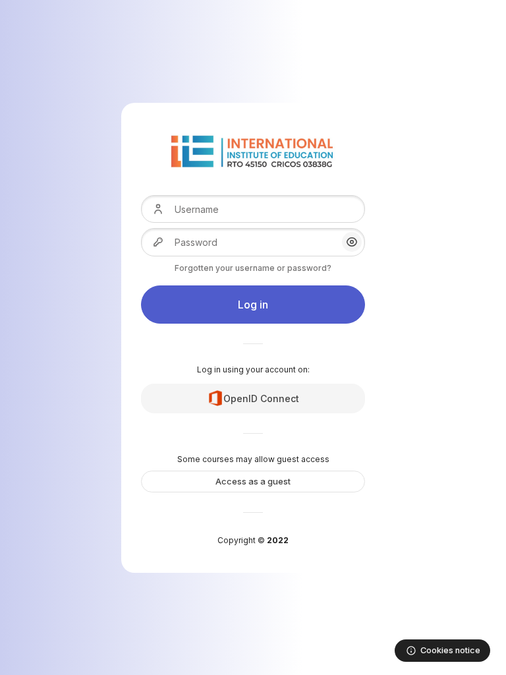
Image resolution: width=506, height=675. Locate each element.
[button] (352, 242)
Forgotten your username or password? (253, 268)
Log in (253, 304)
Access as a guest (253, 481)
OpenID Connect (261, 398)
